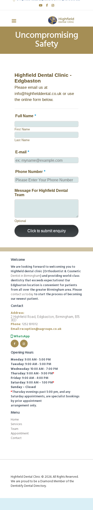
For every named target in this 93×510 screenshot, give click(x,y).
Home (15, 419)
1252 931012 (30, 324)
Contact (16, 438)
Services (16, 424)
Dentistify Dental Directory (28, 485)
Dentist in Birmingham (25, 275)
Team (14, 429)
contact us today (22, 294)
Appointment (20, 433)
